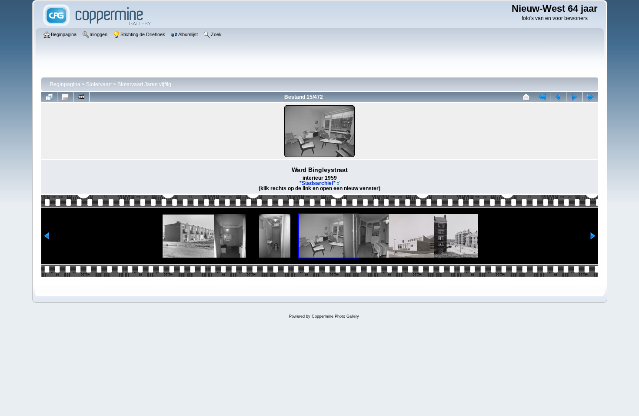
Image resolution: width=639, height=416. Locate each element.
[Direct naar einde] (590, 97)
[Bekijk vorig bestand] (558, 97)
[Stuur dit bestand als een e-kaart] (526, 97)
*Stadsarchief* (318, 183)
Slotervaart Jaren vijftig (144, 84)
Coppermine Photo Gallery (335, 316)
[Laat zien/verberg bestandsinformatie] (65, 97)
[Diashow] (81, 97)
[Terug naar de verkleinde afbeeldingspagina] (49, 97)
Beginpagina (65, 84)
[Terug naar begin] (542, 97)
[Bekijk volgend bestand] (574, 97)
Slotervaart (99, 84)
